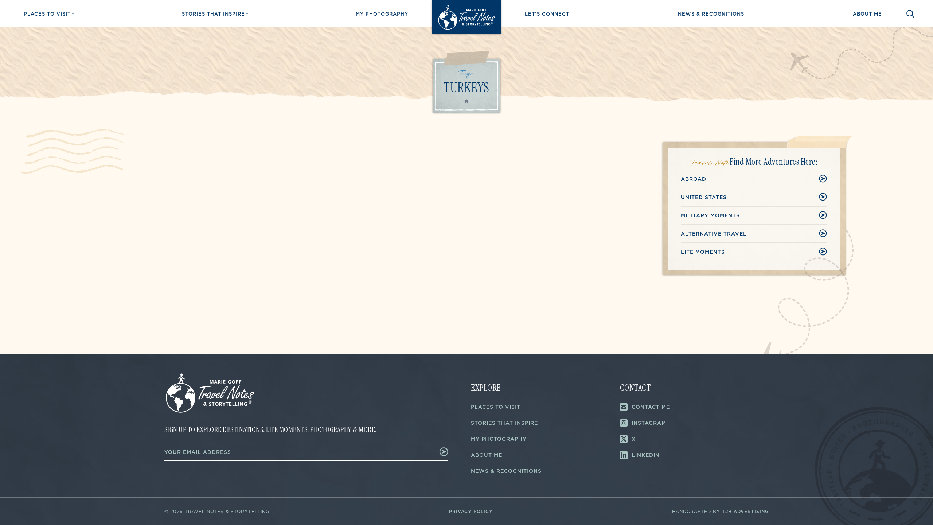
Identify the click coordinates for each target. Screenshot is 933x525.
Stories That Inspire (213, 14)
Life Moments (703, 252)
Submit (434, 451)
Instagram (649, 423)
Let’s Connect (547, 14)
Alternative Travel (714, 233)
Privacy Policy (471, 511)
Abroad (693, 179)
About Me (867, 14)
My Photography (382, 14)
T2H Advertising (745, 511)
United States (704, 197)
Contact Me (651, 407)
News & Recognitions (711, 14)
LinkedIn (646, 455)
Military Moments (710, 215)
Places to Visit (47, 14)
